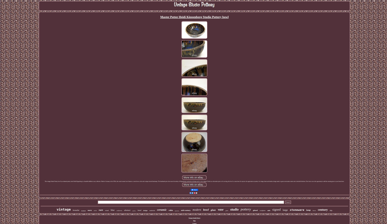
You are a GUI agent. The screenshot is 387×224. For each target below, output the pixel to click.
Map (194, 220)
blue (113, 210)
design (145, 210)
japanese (177, 210)
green (227, 210)
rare (101, 210)
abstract (127, 210)
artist (95, 210)
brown (314, 210)
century (323, 209)
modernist (152, 210)
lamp (308, 210)
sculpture (262, 210)
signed (276, 209)
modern (197, 209)
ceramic (162, 209)
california (119, 210)
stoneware (297, 209)
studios (134, 210)
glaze (213, 210)
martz (90, 210)
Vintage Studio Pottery (194, 218)
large (285, 210)
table (268, 210)
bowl (206, 209)
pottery (246, 209)
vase (221, 209)
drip (331, 210)
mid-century (186, 210)
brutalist (76, 210)
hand (139, 210)
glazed (255, 210)
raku (171, 210)
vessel (107, 210)
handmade (83, 210)
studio (234, 209)
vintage (64, 209)
